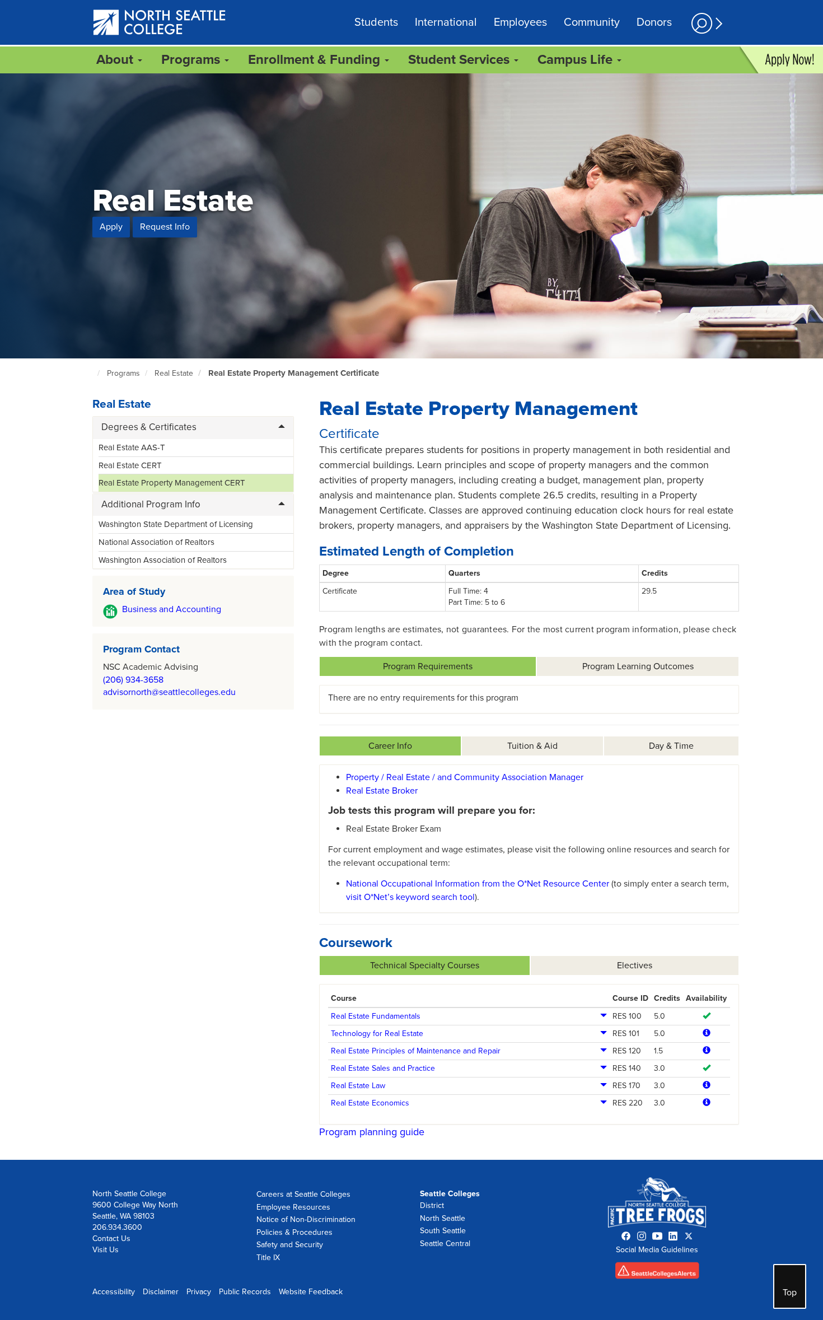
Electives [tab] (634, 965)
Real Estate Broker (382, 790)
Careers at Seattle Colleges (303, 1194)
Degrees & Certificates (149, 427)
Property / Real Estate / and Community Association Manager (464, 777)
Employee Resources (293, 1207)
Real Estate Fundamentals (375, 1016)
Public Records (245, 1291)
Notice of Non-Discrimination (306, 1219)
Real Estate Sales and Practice (383, 1068)
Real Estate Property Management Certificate (293, 373)
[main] (411, 616)
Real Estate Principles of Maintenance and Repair (416, 1051)
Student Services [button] (460, 60)
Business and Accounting (171, 609)
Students (376, 22)
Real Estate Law (358, 1085)
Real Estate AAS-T (132, 447)
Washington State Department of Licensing (176, 524)
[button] (705, 23)
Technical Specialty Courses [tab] (424, 965)
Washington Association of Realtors (163, 560)
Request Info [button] (165, 226)
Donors (654, 22)
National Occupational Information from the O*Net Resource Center (477, 883)
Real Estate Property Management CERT (172, 483)
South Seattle (443, 1230)
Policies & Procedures (294, 1232)
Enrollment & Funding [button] (316, 60)
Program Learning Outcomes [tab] (638, 666)
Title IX (268, 1257)
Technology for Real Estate (377, 1033)
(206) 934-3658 (133, 679)
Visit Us (105, 1249)
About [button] (116, 60)
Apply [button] (111, 226)
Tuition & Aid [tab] (532, 746)
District (432, 1205)
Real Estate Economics (370, 1103)
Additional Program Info (150, 504)
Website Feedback (311, 1291)
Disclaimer (161, 1291)
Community (592, 22)
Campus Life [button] (576, 60)
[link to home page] (159, 23)
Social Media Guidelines (657, 1249)
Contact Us (111, 1238)
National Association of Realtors (156, 542)
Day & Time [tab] (671, 746)
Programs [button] (192, 60)
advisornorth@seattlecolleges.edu (169, 692)
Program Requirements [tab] (428, 666)
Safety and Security (289, 1244)
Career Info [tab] (390, 746)
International (446, 22)
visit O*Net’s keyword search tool (410, 897)
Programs (123, 373)
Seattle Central (445, 1243)
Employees (520, 22)
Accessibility (113, 1291)
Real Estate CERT (130, 465)
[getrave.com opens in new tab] (657, 1273)
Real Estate (174, 373)
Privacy (198, 1291)
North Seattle (442, 1218)
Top (790, 1292)
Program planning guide (371, 1132)
